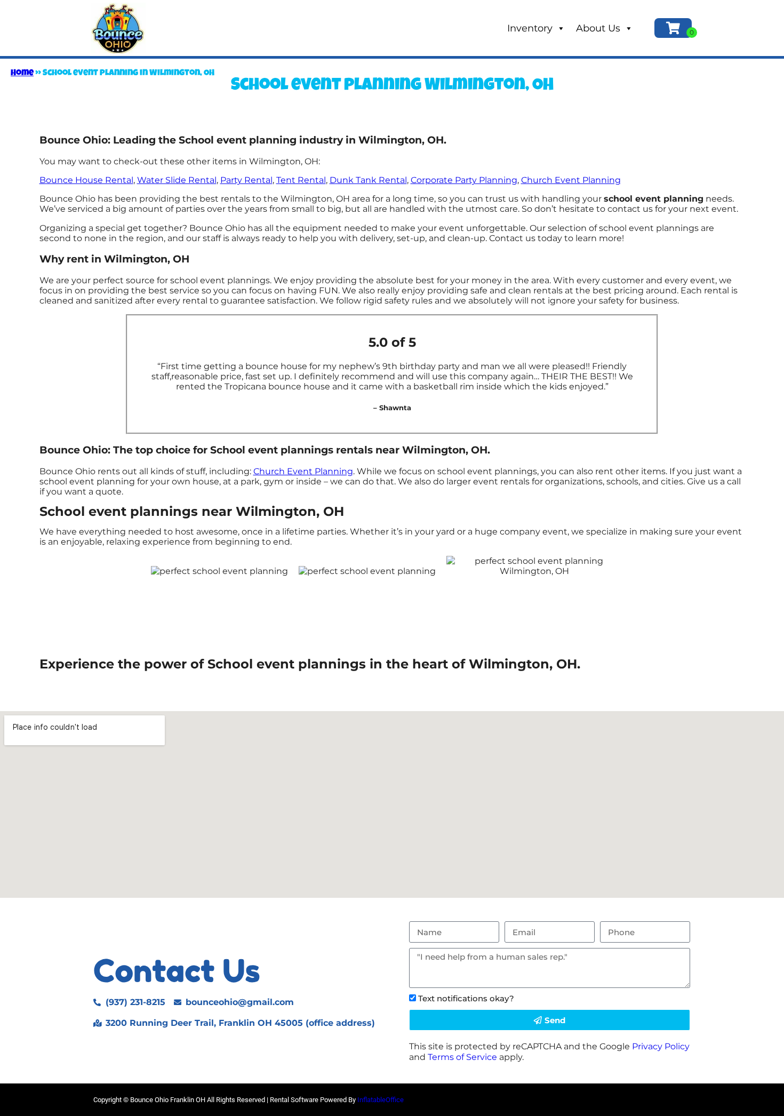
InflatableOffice (380, 1100)
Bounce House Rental (86, 180)
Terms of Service (462, 1057)
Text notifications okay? (466, 998)
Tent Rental (301, 180)
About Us (598, 28)
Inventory (530, 28)
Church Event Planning (571, 180)
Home (22, 73)
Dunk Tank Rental (368, 180)
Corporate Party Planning (464, 180)
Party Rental (246, 180)
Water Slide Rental (177, 180)
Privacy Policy (661, 1046)
